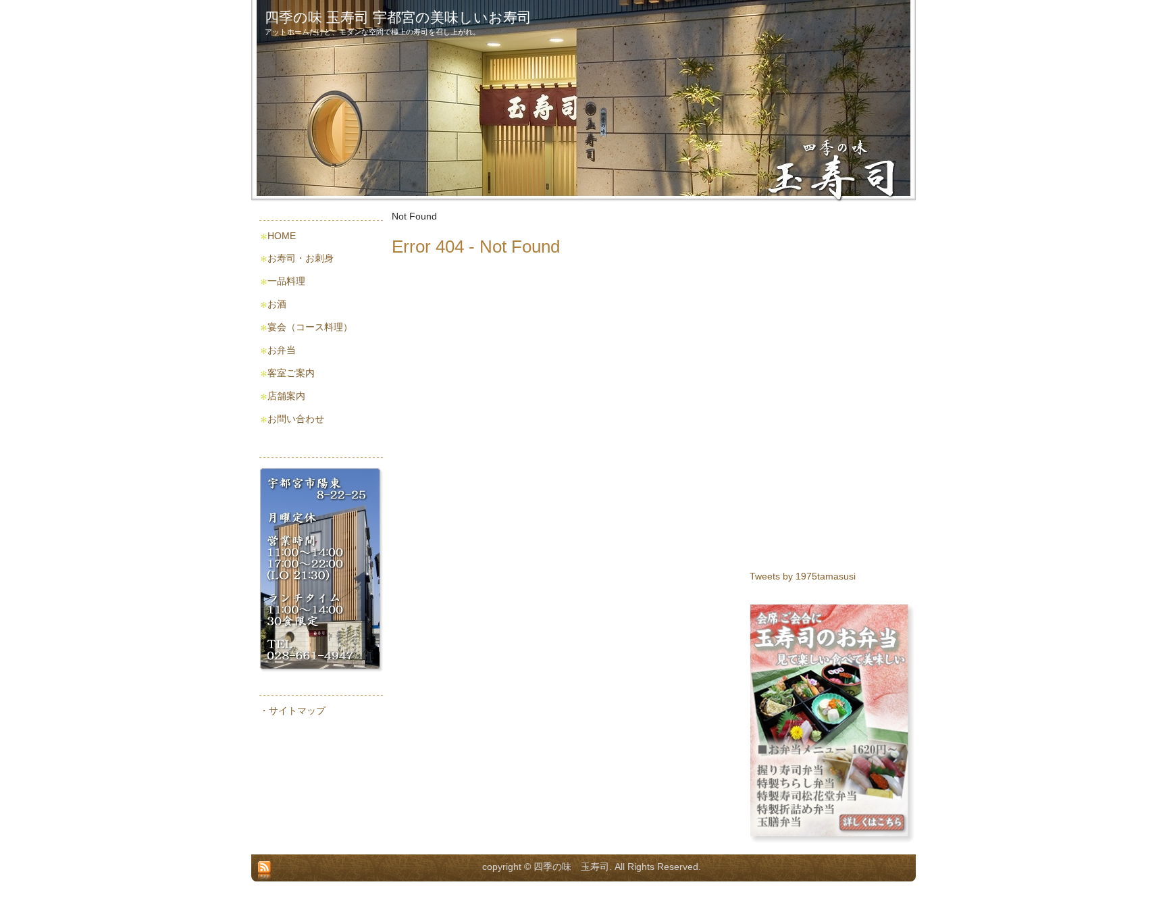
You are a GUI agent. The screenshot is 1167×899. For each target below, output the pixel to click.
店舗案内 (286, 395)
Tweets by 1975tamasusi (803, 576)
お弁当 (281, 349)
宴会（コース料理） (310, 327)
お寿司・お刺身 (300, 258)
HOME (281, 235)
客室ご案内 (291, 372)
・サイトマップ (292, 710)
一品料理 (286, 281)
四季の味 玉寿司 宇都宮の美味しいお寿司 (398, 17)
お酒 (276, 304)
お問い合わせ (295, 418)
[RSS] (264, 871)
